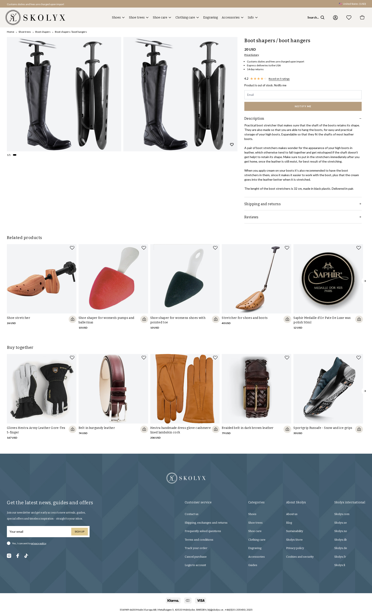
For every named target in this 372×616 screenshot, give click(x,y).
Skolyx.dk (340, 539)
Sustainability (294, 531)
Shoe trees (137, 17)
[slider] (64, 94)
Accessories (231, 17)
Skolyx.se (340, 522)
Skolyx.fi (339, 565)
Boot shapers (43, 31)
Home (10, 31)
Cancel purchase (196, 556)
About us (292, 514)
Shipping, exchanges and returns (206, 522)
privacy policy (38, 543)
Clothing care (185, 17)
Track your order (196, 548)
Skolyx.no (340, 531)
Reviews (251, 217)
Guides (252, 565)
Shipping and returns (262, 204)
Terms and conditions (199, 539)
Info (251, 17)
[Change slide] (14, 154)
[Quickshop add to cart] (72, 319)
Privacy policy (295, 548)
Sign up (79, 531)
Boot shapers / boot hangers (71, 31)
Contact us (191, 514)
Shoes (116, 17)
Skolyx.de (340, 548)
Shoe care (160, 17)
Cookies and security (300, 556)
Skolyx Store (294, 539)
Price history (251, 54)
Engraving (210, 17)
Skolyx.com (341, 514)
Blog (289, 522)
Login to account (195, 565)
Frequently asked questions (203, 531)
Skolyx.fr (340, 556)
